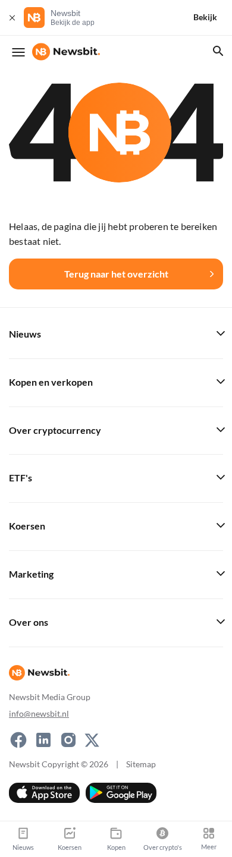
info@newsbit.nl (39, 713)
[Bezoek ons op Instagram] (68, 739)
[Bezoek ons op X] (92, 739)
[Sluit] (12, 17)
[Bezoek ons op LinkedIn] (43, 739)
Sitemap (141, 764)
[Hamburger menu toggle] (18, 52)
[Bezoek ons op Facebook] (18, 739)
